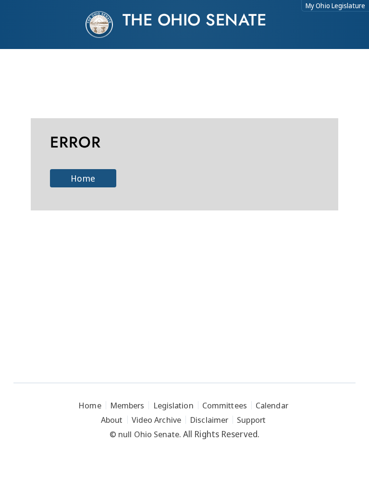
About (112, 420)
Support (251, 420)
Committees (224, 405)
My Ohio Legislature (335, 5)
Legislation (173, 405)
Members (127, 405)
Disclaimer (209, 420)
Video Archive (156, 420)
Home (83, 178)
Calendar (272, 405)
